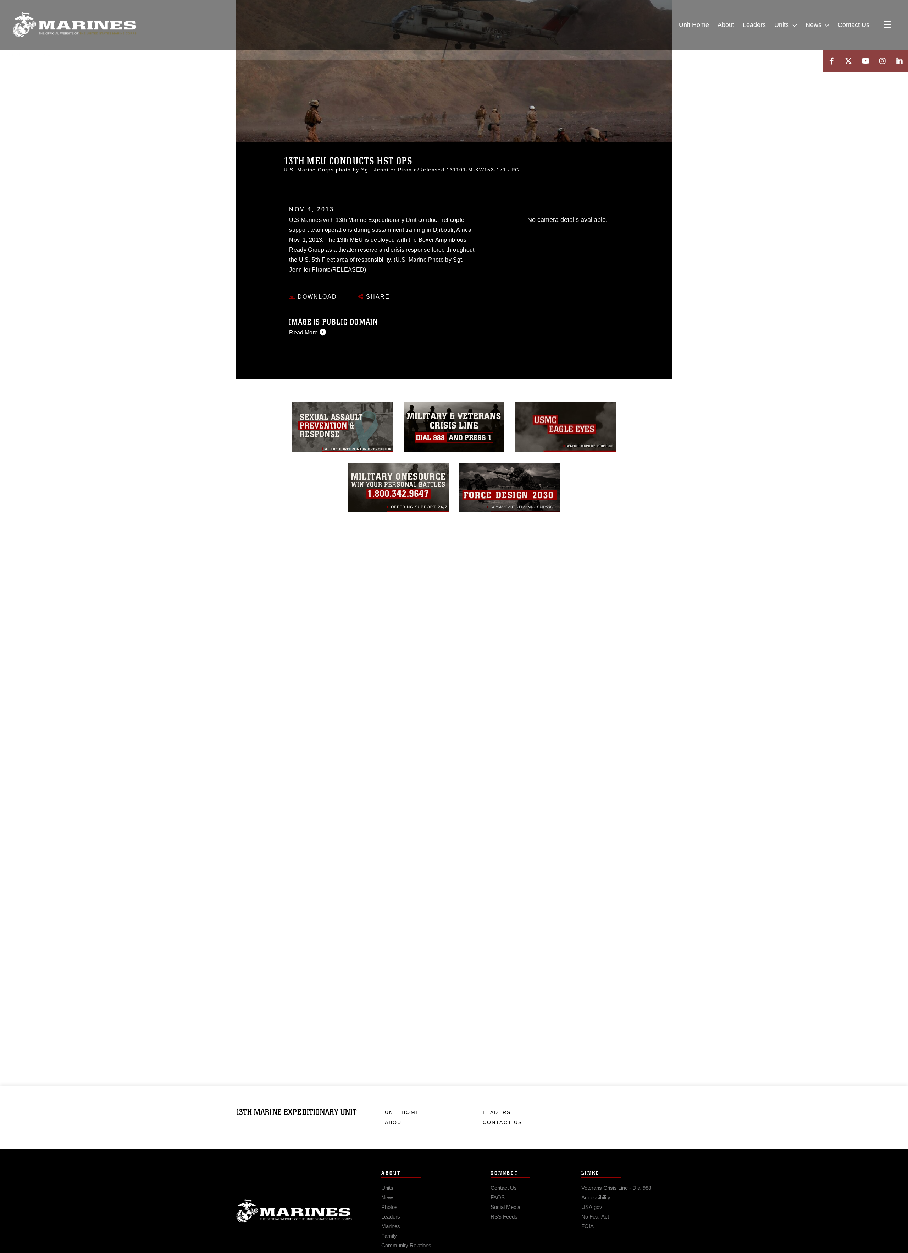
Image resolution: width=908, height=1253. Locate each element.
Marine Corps (294, 1211)
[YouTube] (865, 61)
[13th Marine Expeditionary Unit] (74, 24)
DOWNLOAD (316, 297)
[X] (848, 61)
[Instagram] (882, 61)
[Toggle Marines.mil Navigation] (887, 25)
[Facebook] (831, 61)
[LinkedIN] (899, 61)
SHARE (377, 297)
